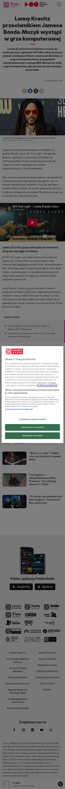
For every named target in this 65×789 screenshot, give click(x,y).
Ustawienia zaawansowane (32, 419)
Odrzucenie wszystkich (32, 427)
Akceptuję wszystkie (32, 435)
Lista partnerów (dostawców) (19, 409)
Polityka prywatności (47, 385)
